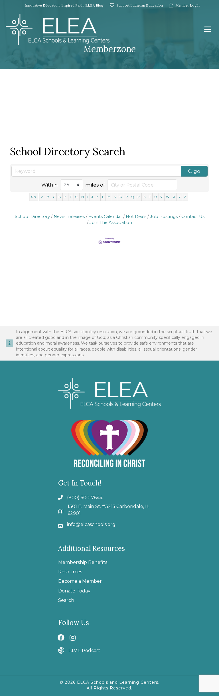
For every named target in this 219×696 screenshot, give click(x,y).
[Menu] (207, 29)
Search (66, 600)
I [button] (87, 197)
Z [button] (185, 197)
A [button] (42, 197)
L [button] (103, 197)
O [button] (121, 197)
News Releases (69, 216)
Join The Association (111, 222)
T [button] (150, 197)
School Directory (32, 216)
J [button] (92, 197)
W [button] (167, 197)
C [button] (54, 197)
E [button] (65, 197)
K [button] (97, 197)
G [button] (76, 197)
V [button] (161, 197)
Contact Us (192, 216)
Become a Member (80, 581)
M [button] (109, 197)
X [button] (174, 197)
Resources (70, 571)
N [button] (115, 197)
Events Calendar (105, 216)
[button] (61, 637)
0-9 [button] (33, 197)
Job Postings (164, 216)
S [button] (144, 197)
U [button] (155, 197)
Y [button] (180, 197)
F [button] (71, 197)
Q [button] (132, 197)
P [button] (127, 197)
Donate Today (74, 591)
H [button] (82, 197)
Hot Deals (136, 216)
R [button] (138, 197)
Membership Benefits (82, 562)
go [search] (197, 171)
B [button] (48, 197)
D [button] (59, 197)
